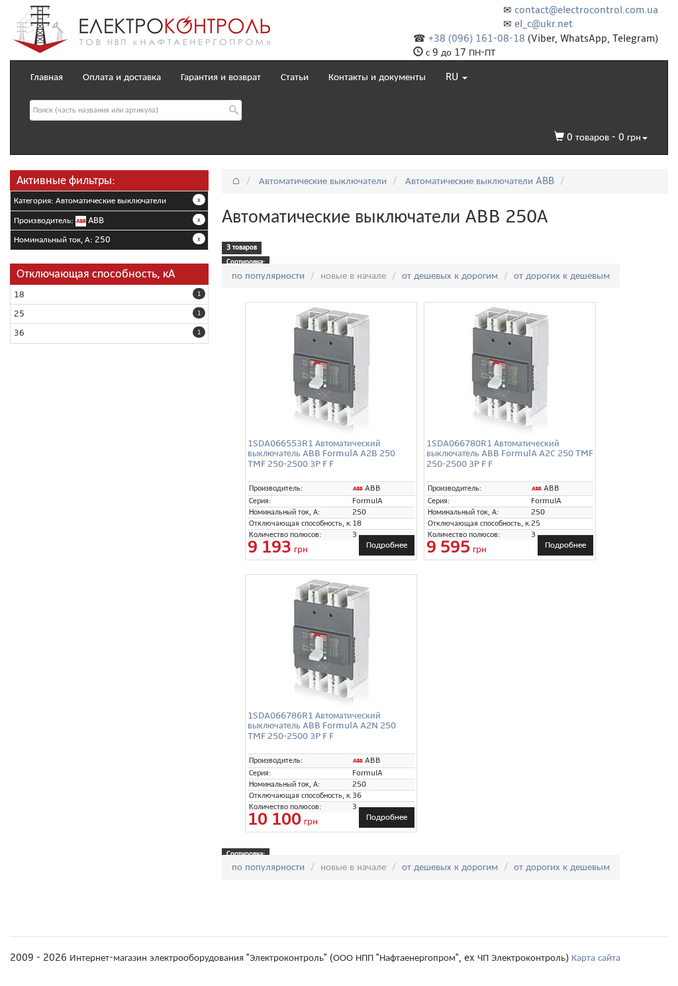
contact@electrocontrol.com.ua (586, 10)
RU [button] (453, 77)
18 (19, 294)
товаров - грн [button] (604, 137)
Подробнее (386, 545)
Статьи (295, 77)
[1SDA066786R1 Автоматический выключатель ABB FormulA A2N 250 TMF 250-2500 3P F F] (331, 644)
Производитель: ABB (59, 220)
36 (19, 333)
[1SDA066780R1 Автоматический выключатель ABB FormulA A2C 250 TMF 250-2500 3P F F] (509, 372)
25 (19, 314)
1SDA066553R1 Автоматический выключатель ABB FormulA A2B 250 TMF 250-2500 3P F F (321, 453)
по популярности (268, 275)
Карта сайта (595, 957)
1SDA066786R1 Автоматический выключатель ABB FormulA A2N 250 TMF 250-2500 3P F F (322, 726)
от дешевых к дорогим (450, 275)
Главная (46, 77)
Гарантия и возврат (221, 77)
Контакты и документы (377, 77)
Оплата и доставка (122, 77)
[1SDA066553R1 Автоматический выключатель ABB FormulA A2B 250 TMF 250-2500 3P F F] (331, 372)
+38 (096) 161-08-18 (476, 38)
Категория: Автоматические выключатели (90, 200)
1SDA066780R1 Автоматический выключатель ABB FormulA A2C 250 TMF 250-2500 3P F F (509, 453)
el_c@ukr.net (543, 24)
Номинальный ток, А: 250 (62, 239)
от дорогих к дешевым (562, 275)
